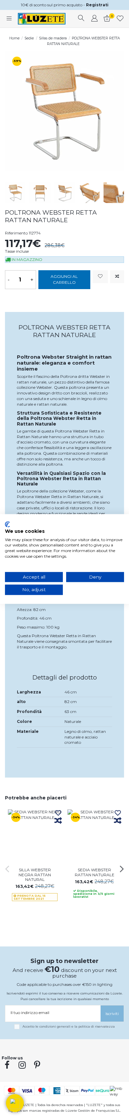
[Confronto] (58, 821)
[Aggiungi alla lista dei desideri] (100, 276)
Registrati (97, 4)
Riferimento (16, 232)
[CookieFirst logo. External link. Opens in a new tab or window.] (7, 524)
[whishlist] (120, 19)
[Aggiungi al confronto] (117, 276)
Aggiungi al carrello (64, 279)
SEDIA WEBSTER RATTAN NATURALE (94, 872)
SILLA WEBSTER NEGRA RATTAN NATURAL (35, 874)
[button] (14, 1103)
